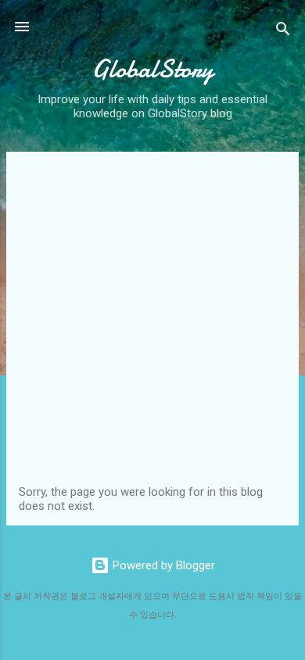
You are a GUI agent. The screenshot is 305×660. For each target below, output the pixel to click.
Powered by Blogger (162, 565)
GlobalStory (153, 69)
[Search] (283, 32)
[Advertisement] (152, 324)
